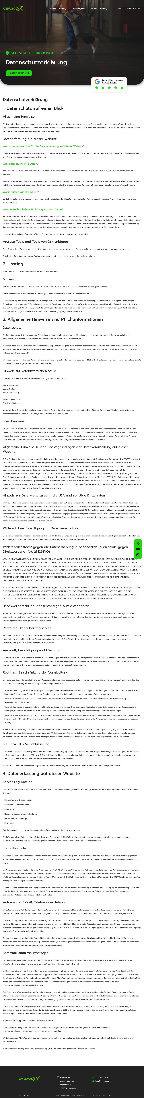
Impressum (96, 1095)
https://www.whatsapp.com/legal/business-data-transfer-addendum (32, 1031)
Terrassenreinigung (99, 8)
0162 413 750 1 (135, 8)
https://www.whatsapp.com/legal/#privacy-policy (24, 985)
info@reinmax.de (102, 1081)
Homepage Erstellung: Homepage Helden (70, 1095)
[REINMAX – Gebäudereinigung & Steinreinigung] (13, 8)
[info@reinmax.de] (138, 549)
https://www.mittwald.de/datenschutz (73, 293)
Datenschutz (107, 1095)
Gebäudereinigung (58, 8)
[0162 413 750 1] (138, 543)
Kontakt (118, 8)
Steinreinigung (78, 8)
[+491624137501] (138, 555)
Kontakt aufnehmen (19, 73)
